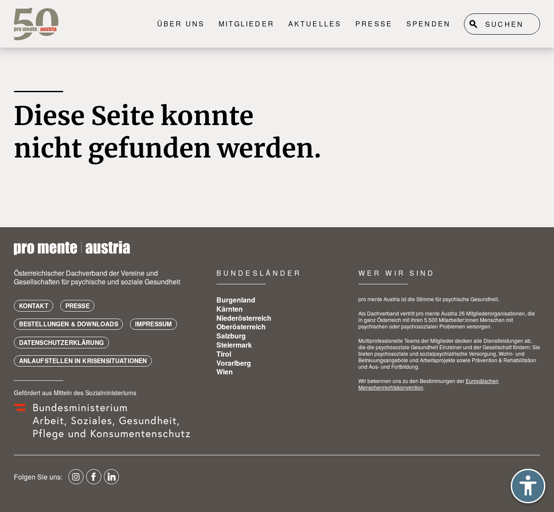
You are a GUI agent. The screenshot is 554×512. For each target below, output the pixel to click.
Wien (224, 372)
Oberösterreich (241, 327)
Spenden (428, 24)
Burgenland (235, 300)
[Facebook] (93, 480)
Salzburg (231, 336)
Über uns (181, 24)
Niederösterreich (243, 318)
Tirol (223, 354)
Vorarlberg (233, 363)
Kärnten (229, 309)
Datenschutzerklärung (61, 342)
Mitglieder (246, 24)
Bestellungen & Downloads (68, 323)
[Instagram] (76, 480)
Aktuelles (315, 24)
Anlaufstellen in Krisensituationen (83, 360)
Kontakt (33, 305)
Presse (374, 24)
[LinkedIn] (111, 480)
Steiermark (234, 345)
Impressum (153, 323)
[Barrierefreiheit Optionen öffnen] (528, 486)
